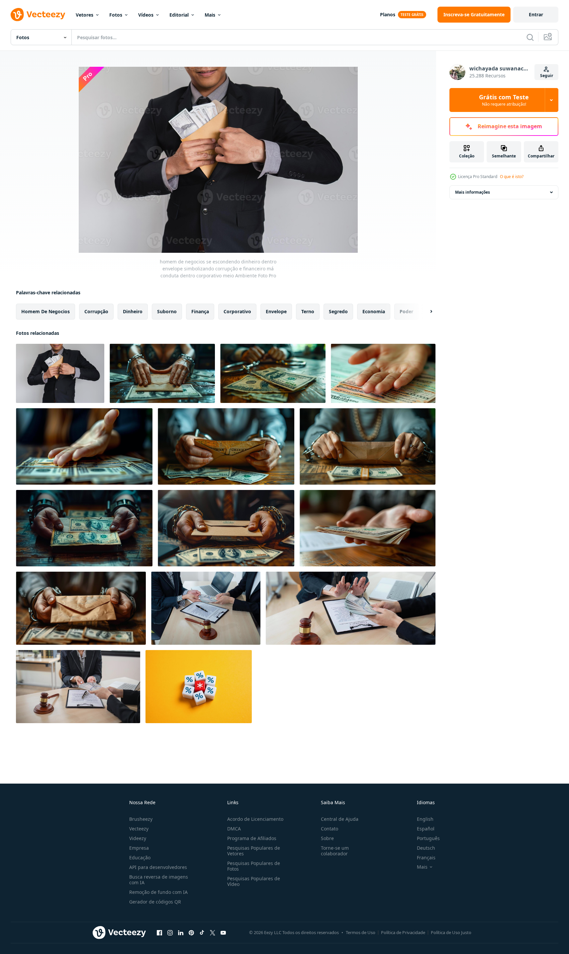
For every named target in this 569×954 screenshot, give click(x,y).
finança (200, 311)
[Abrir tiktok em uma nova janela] (202, 932)
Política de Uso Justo (451, 932)
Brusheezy (140, 819)
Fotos (115, 15)
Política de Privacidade (403, 932)
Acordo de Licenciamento (255, 819)
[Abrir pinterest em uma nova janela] (191, 932)
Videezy (137, 838)
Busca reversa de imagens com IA (158, 880)
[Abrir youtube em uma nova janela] (223, 932)
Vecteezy (138, 828)
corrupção (96, 311)
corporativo (237, 311)
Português (428, 838)
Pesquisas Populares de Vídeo (253, 881)
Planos (387, 14)
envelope (276, 311)
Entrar (536, 14)
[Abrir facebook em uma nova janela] (159, 932)
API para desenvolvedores (158, 867)
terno (307, 311)
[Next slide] (425, 312)
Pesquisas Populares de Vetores (253, 851)
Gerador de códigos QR (155, 902)
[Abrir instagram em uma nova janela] (170, 932)
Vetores (84, 15)
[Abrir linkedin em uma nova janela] (180, 932)
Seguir (546, 75)
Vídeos (145, 15)
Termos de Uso (360, 932)
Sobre (327, 838)
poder (406, 311)
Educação (139, 857)
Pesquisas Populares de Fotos (253, 866)
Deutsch (426, 848)
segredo (338, 311)
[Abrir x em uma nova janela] (212, 932)
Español (425, 828)
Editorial (179, 15)
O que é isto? (511, 176)
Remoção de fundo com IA (158, 892)
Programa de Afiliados (251, 838)
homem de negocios (45, 311)
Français (426, 857)
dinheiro (132, 311)
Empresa (139, 848)
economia (373, 311)
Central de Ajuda (339, 819)
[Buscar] (530, 37)
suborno (167, 311)
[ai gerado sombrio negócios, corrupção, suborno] (162, 373)
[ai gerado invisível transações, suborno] (383, 373)
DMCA (234, 828)
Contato (329, 828)
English (425, 819)
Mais (210, 15)
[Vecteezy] (38, 14)
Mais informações (472, 192)
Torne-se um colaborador (335, 851)
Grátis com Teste (504, 100)
